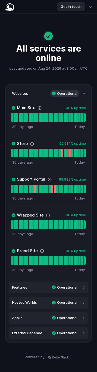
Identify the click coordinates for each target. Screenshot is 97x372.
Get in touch (71, 6)
